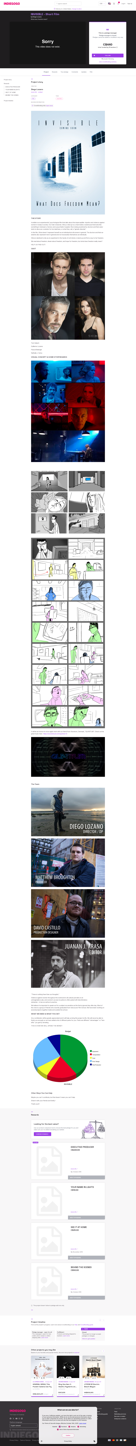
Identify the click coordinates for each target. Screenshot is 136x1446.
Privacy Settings (37, 1440)
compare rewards (42, 1134)
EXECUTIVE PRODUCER (13, 87)
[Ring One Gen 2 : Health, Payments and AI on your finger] (68, 1367)
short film (59, 98)
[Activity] (118, 3)
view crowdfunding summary (107, 62)
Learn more (44, 1337)
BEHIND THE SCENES (12, 95)
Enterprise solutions (120, 1418)
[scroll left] (100, 1320)
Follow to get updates (88, 1338)
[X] (13, 1419)
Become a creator (119, 1416)
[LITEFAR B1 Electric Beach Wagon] (94, 1367)
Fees (115, 1411)
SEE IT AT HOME (11, 92)
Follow (107, 55)
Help (76, 1324)
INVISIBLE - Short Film (45, 14)
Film (33, 98)
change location (77, 9)
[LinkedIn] (22, 1419)
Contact (97, 1411)
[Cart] (114, 3)
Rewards (6, 83)
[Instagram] (19, 1419)
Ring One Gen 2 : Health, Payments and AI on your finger (67, 1386)
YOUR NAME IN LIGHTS (13, 89)
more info (34, 92)
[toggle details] (53, 1396)
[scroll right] (103, 1351)
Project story (8, 79)
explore (76, 1352)
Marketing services (120, 1414)
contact (40, 92)
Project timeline (8, 100)
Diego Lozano (37, 17)
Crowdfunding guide (86, 1324)
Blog (96, 1416)
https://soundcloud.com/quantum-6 (55, 734)
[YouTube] (16, 1419)
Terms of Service (25, 1440)
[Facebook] (10, 1419)
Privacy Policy (14, 1440)
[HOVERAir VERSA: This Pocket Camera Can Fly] (42, 1367)
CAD (101, 3)
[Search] (57, 3)
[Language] (109, 4)
